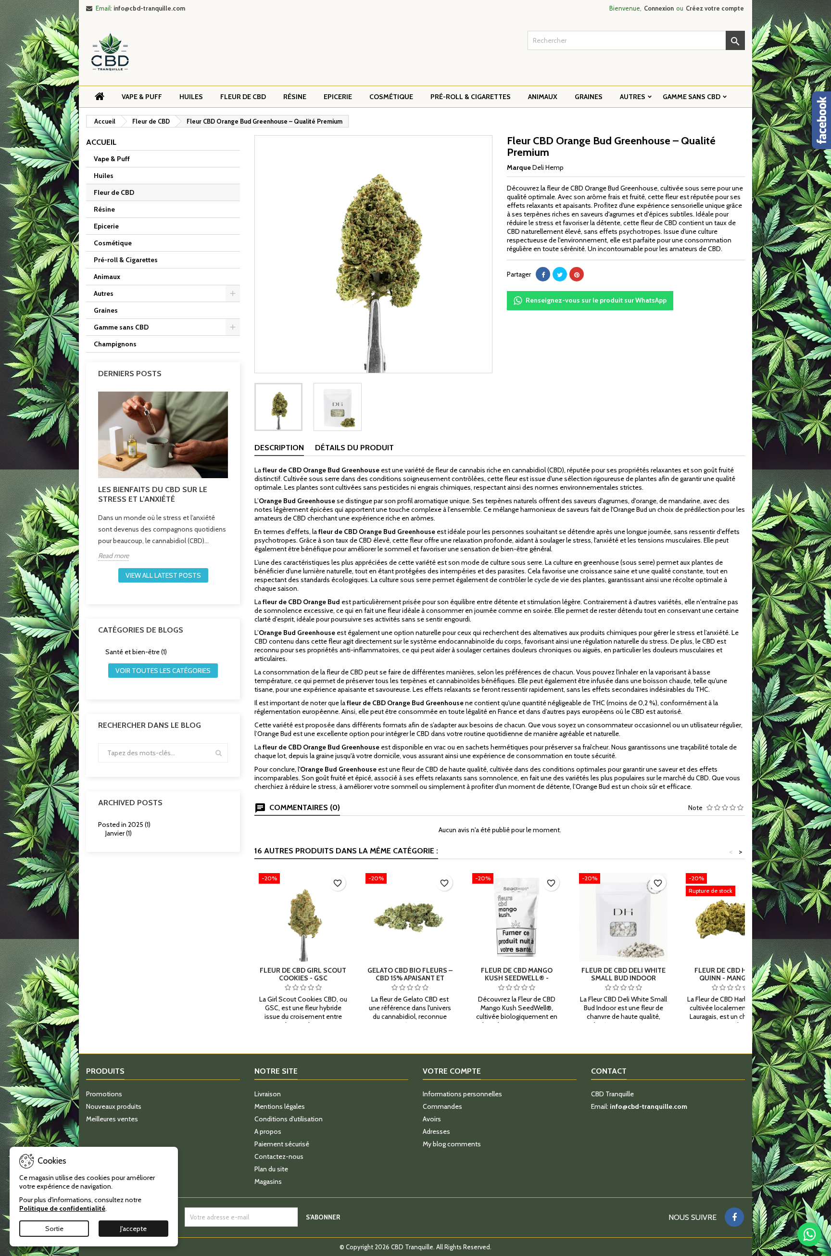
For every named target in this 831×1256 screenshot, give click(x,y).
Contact (609, 1071)
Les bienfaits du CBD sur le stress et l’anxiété (152, 494)
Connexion (659, 8)
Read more (113, 555)
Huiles (191, 96)
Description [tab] (279, 447)
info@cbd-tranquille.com (149, 8)
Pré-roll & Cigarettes (470, 96)
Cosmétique (391, 96)
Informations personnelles (462, 1094)
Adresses (436, 1131)
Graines (589, 96)
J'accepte (133, 1228)
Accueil (101, 142)
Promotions (104, 1094)
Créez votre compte (715, 8)
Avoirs (432, 1119)
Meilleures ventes (112, 1119)
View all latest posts (163, 575)
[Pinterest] (576, 274)
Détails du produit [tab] (354, 447)
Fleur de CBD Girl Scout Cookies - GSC (303, 974)
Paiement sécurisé (281, 1144)
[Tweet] (560, 274)
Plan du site (271, 1169)
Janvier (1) (118, 833)
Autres (632, 96)
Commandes (442, 1106)
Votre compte (452, 1071)
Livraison (267, 1094)
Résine (294, 96)
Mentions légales (279, 1106)
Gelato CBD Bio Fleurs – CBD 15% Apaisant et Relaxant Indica (410, 978)
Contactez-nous (278, 1156)
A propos (267, 1131)
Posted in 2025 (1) (124, 824)
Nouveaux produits (113, 1106)
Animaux (542, 96)
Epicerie (338, 96)
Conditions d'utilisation (288, 1119)
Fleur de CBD (243, 96)
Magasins (268, 1181)
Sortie (54, 1228)
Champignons (115, 344)
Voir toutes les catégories (163, 670)
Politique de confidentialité (62, 1208)
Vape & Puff (142, 96)
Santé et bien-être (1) (136, 651)
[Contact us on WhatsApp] (809, 1234)
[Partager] (543, 274)
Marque (519, 167)
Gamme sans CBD (691, 96)
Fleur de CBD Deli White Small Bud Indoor (623, 974)
